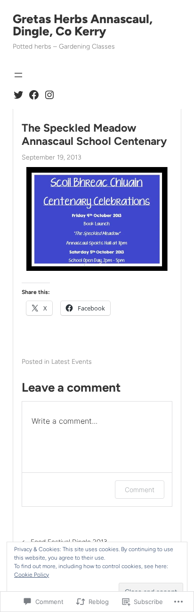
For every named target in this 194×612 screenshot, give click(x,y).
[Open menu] (18, 75)
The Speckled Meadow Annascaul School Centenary (94, 135)
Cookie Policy (31, 574)
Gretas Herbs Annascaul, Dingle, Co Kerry (83, 25)
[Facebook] (34, 95)
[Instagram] (49, 95)
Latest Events (71, 362)
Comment (139, 490)
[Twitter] (18, 95)
